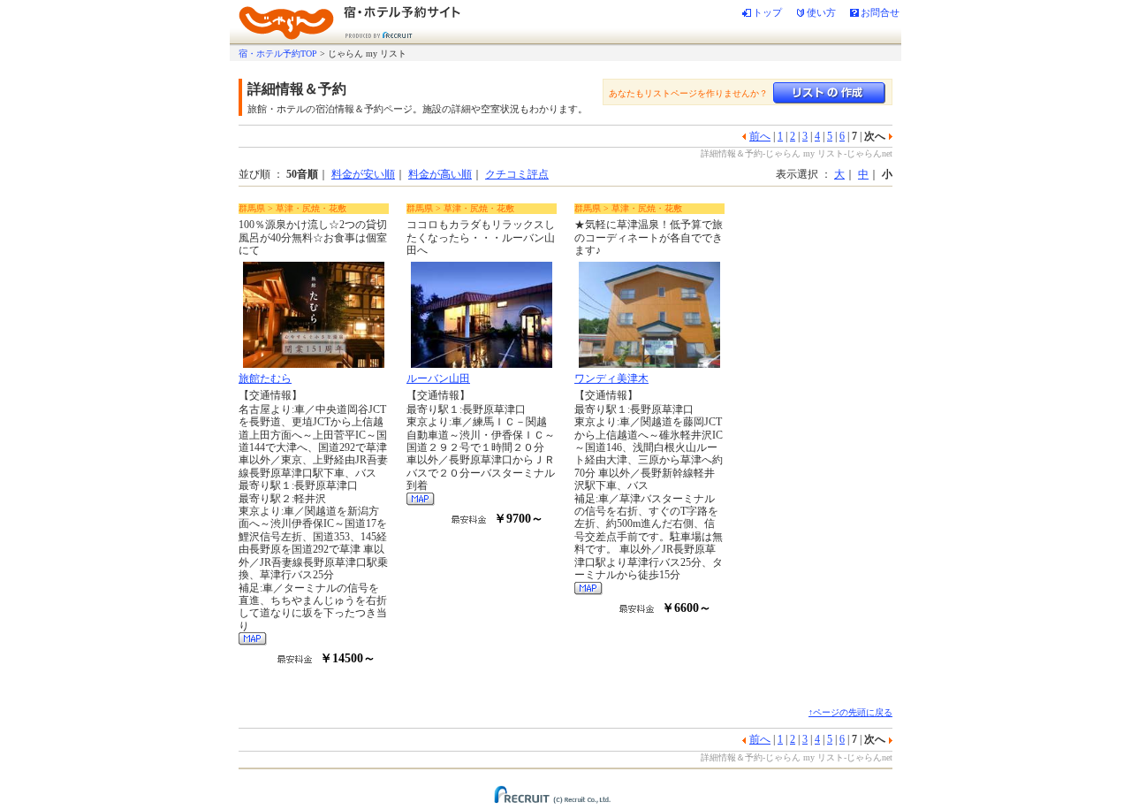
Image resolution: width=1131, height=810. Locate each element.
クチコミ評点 (517, 174)
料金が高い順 (440, 174)
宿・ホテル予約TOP (278, 53)
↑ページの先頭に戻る (850, 712)
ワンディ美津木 (611, 378)
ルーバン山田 (438, 378)
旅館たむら (265, 378)
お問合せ (880, 12)
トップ (767, 12)
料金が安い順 (363, 174)
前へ (759, 136)
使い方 (821, 12)
